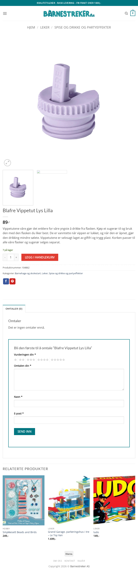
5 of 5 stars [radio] (57, 360)
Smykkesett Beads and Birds (20, 532)
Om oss (57, 560)
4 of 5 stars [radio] (42, 360)
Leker (44, 27)
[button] (5, 13)
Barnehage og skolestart (28, 273)
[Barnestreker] (69, 13)
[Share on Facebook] (6, 281)
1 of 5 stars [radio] (15, 360)
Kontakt (70, 560)
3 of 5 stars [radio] (30, 360)
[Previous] (10, 101)
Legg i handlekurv (40, 257)
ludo (96, 532)
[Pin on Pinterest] (12, 281)
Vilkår (81, 560)
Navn (18, 396)
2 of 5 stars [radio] (21, 360)
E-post (19, 413)
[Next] (128, 101)
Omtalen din (22, 365)
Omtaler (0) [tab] (14, 308)
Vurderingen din (25, 354)
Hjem (31, 27)
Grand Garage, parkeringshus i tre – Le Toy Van (68, 533)
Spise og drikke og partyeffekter (82, 27)
